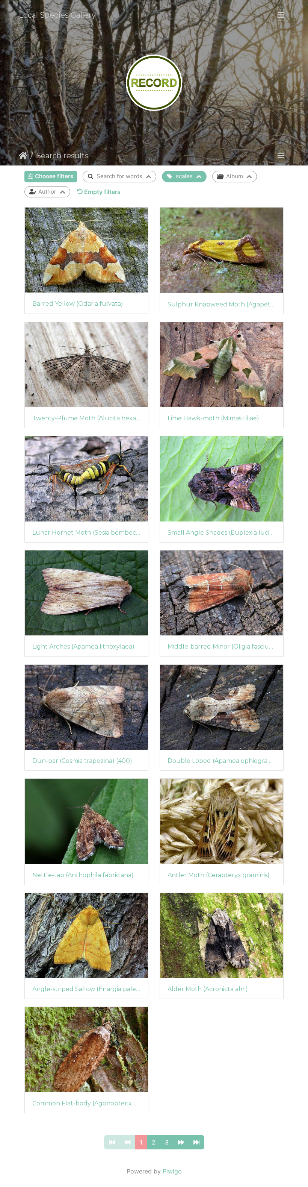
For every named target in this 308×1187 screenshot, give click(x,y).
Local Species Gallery (57, 15)
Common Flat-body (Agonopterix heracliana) (86, 1103)
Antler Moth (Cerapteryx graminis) (219, 875)
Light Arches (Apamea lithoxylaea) (83, 646)
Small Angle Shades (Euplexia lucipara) (222, 532)
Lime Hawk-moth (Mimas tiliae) (213, 418)
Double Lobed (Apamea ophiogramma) (222, 760)
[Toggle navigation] (281, 15)
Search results (62, 155)
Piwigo (172, 1171)
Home (23, 155)
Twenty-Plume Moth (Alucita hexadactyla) (86, 418)
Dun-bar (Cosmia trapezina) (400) (82, 760)
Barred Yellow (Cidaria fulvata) (77, 303)
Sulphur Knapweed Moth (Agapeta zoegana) (222, 304)
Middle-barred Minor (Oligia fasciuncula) (222, 646)
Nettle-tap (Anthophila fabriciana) (83, 875)
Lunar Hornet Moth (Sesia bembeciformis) (86, 532)
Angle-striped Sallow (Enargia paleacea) (86, 989)
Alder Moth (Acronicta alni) (208, 989)
